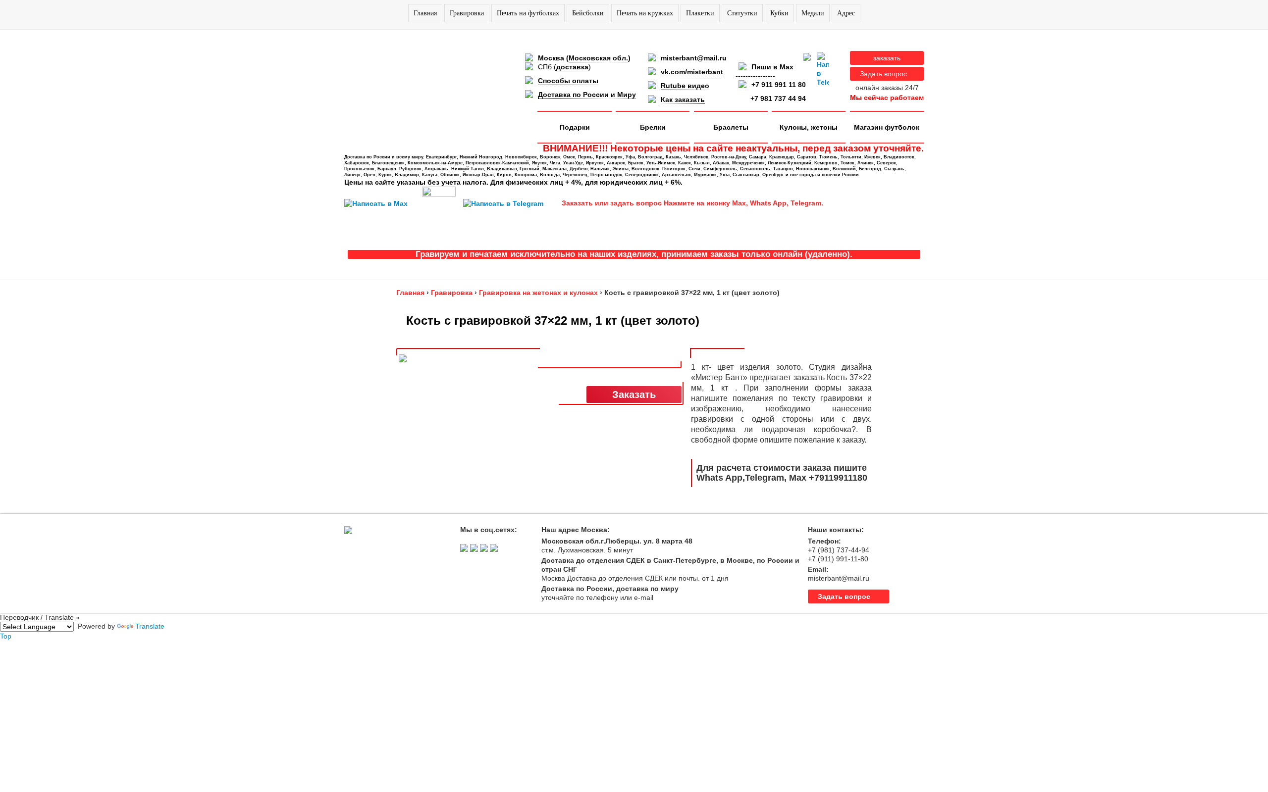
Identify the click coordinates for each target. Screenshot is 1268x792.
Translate (149, 626)
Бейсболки (588, 13)
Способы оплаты (568, 81)
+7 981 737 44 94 (778, 98)
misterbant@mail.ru (694, 58)
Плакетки (700, 13)
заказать (886, 58)
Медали (812, 13)
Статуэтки (742, 13)
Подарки (575, 127)
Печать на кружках (645, 13)
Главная (425, 13)
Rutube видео (685, 86)
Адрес (846, 13)
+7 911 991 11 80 (778, 85)
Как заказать (683, 99)
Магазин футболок (886, 127)
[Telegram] (823, 69)
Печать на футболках (528, 13)
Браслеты (730, 127)
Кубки (779, 13)
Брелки (653, 127)
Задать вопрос (883, 74)
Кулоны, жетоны (809, 127)
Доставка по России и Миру (587, 95)
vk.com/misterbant (692, 72)
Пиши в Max (772, 67)
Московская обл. (598, 58)
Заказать (634, 394)
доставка (572, 67)
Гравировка (467, 13)
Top (5, 636)
